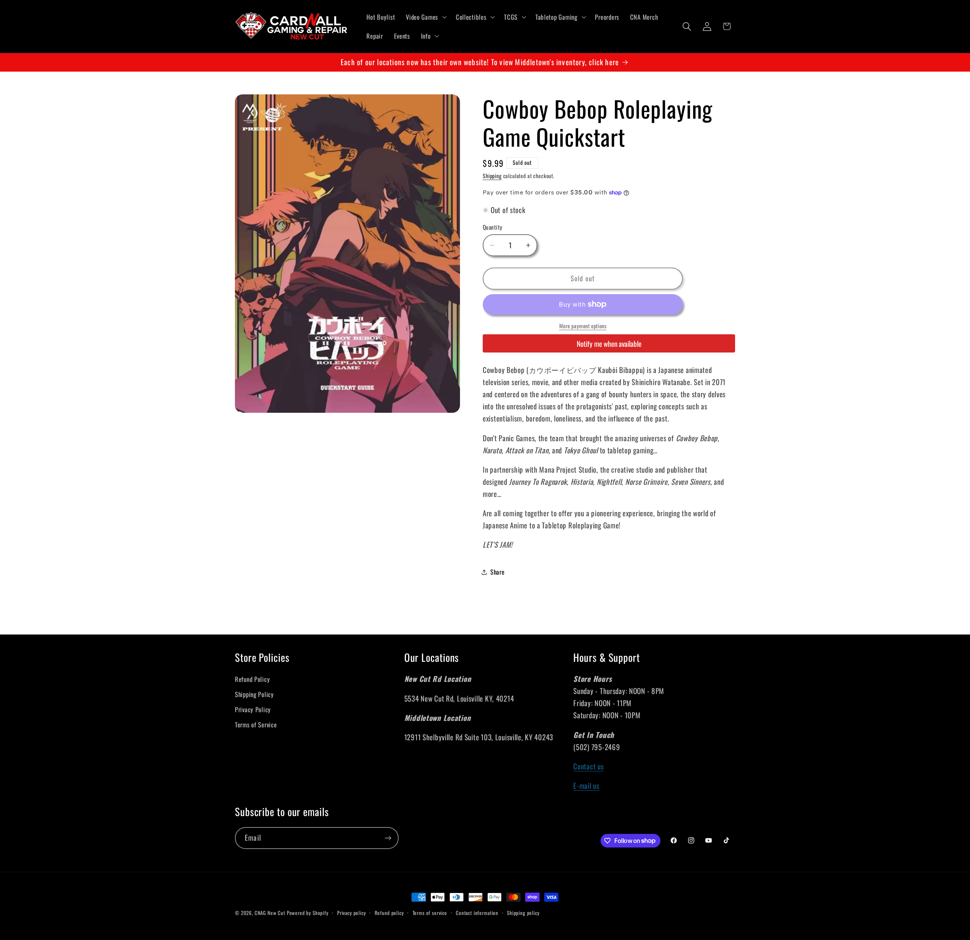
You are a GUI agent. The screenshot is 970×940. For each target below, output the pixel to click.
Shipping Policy (254, 694)
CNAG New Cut (270, 912)
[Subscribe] (388, 838)
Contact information (477, 912)
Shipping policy (523, 912)
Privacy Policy (253, 709)
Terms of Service (256, 724)
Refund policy (389, 912)
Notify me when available (609, 343)
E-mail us (586, 785)
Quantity (492, 227)
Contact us (588, 766)
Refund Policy (252, 679)
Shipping (492, 176)
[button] (426, 17)
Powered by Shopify (308, 912)
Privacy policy (351, 912)
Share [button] (497, 572)
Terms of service (430, 912)
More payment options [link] (583, 326)
